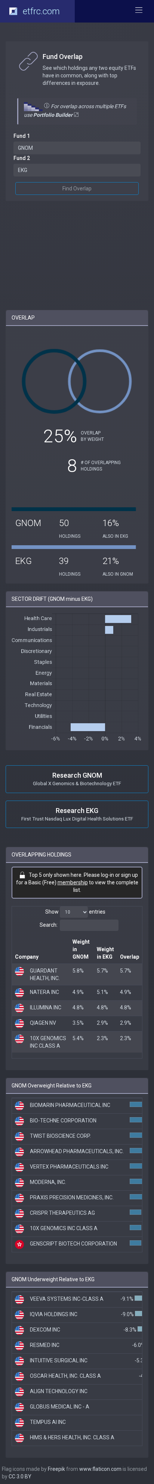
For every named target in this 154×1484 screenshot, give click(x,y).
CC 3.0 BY (20, 1476)
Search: (49, 925)
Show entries (75, 912)
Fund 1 (21, 136)
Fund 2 (21, 158)
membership (73, 882)
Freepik (56, 1469)
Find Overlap (77, 189)
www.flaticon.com (100, 1469)
